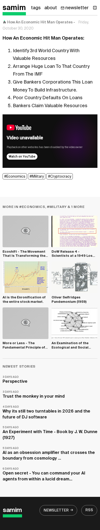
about (50, 8)
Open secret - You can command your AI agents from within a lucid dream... (44, 474)
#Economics (14, 176)
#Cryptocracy (59, 176)
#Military (36, 176)
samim (14, 8)
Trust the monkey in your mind (34, 395)
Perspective (15, 380)
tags (36, 8)
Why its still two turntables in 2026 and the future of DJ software (46, 412)
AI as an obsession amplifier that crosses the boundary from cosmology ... (49, 454)
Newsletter (56, 510)
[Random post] (94, 7)
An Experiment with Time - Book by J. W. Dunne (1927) (50, 433)
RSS (89, 510)
